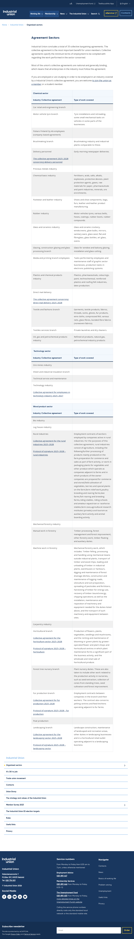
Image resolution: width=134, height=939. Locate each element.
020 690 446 (62, 884)
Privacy (9, 831)
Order (127, 930)
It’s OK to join (12, 772)
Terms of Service (30, 934)
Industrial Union (16, 25)
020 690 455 (62, 896)
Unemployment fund (84, 4)
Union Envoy (11, 792)
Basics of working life (107, 879)
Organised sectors (14, 765)
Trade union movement (16, 778)
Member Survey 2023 (15, 805)
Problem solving (105, 885)
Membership (50, 14)
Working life (35, 14)
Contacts (125, 13)
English (125, 4)
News (62, 14)
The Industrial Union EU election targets (23, 811)
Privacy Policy (15, 934)
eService (110, 13)
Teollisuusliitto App (106, 4)
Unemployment (105, 891)
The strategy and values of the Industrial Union (26, 798)
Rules (8, 818)
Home (4, 25)
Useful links (11, 825)
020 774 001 (10, 880)
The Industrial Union (77, 14)
